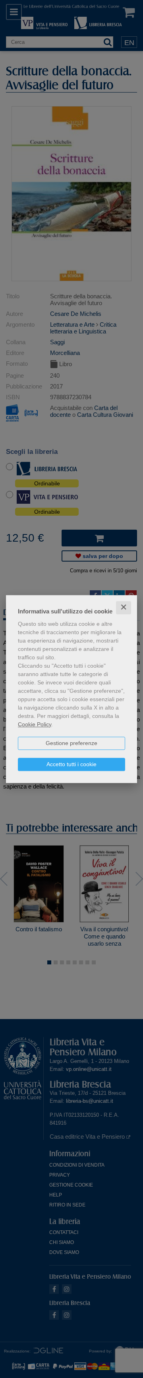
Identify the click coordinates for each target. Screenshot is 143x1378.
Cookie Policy (34, 724)
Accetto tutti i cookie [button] (71, 764)
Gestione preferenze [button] (71, 743)
